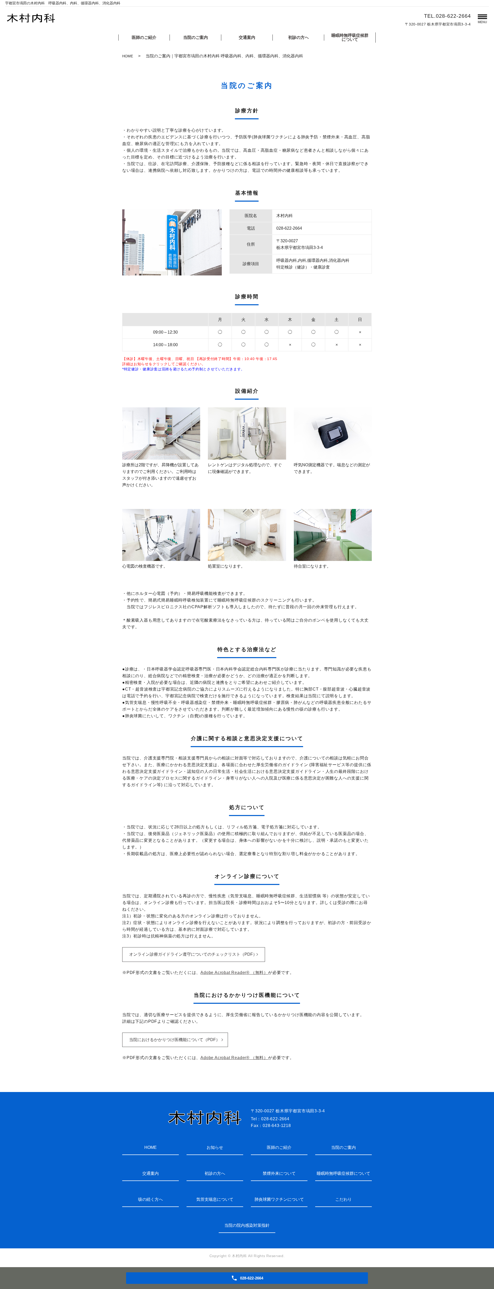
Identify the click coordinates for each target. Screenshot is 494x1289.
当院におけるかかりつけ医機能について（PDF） (174, 1039)
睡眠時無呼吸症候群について (349, 37)
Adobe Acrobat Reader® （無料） (234, 972)
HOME (127, 56)
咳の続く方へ (150, 1199)
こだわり (343, 1199)
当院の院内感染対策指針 (247, 1225)
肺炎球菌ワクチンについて (279, 1199)
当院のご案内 (195, 37)
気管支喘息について (214, 1199)
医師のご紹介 (144, 37)
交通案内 (247, 37)
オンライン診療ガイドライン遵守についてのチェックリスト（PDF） (193, 954)
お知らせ (215, 1147)
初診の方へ (298, 37)
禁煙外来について (279, 1173)
